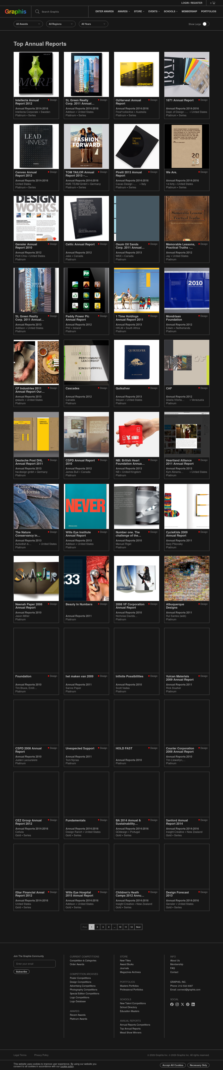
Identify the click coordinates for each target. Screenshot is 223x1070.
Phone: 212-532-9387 (181, 985)
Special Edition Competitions (84, 993)
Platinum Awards (78, 1018)
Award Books (127, 964)
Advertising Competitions (83, 985)
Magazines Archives (130, 972)
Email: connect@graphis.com (185, 989)
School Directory (128, 1007)
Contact (174, 972)
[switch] (206, 24)
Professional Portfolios (131, 989)
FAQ (172, 968)
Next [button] (138, 926)
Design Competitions (80, 981)
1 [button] (91, 926)
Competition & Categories (83, 960)
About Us (175, 960)
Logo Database (78, 1001)
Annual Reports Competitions (135, 1024)
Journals (124, 968)
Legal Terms (20, 1055)
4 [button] (108, 926)
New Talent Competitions (133, 1003)
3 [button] (103, 926)
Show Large (195, 24)
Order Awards (77, 964)
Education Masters (129, 1011)
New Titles (125, 960)
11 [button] (126, 926)
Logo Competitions (79, 997)
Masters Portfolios (129, 985)
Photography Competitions (83, 989)
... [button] (114, 926)
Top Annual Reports (130, 1028)
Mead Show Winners (130, 1032)
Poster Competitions (80, 978)
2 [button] (97, 926)
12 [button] (131, 926)
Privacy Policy (41, 1055)
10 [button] (120, 926)
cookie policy (66, 1066)
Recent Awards (78, 1014)
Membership (176, 964)
